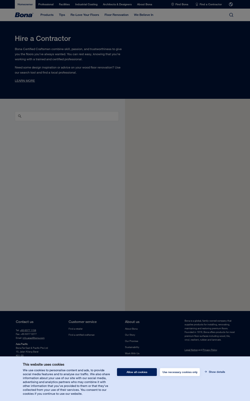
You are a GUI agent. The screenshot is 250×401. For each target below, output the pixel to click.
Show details (216, 372)
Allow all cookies (137, 372)
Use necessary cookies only (179, 372)
